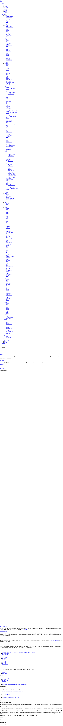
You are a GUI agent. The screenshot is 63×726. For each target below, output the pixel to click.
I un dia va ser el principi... (6, 694)
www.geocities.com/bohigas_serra (54, 640)
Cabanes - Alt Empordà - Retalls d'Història (8, 667)
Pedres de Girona (4, 672)
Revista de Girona (4, 673)
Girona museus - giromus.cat (6, 671)
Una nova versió (2, 638)
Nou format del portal (3, 631)
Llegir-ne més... (25, 629)
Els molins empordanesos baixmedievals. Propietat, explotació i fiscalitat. (12, 691)
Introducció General (3, 626)
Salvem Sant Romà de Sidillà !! (5, 644)
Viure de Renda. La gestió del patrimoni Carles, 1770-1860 (10, 697)
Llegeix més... (2, 354)
